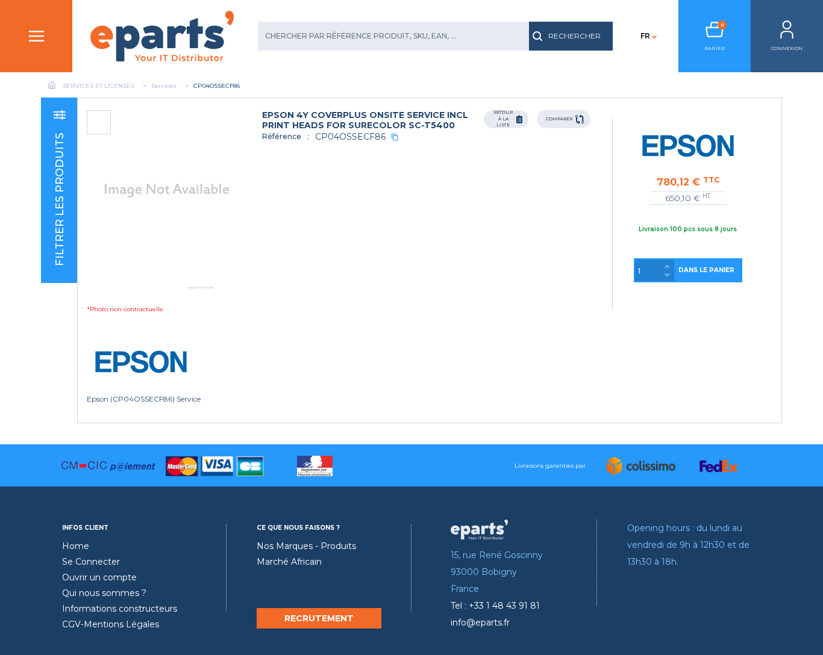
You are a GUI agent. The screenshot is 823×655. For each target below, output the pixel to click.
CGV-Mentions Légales (110, 624)
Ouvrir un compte (99, 577)
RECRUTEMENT (319, 618)
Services (164, 86)
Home (75, 546)
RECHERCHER (574, 35)
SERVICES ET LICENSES (98, 86)
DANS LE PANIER (706, 270)
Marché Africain (289, 561)
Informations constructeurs (119, 608)
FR (645, 35)
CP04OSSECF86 (350, 136)
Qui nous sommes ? (104, 593)
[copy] (395, 137)
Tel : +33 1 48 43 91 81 (495, 605)
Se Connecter (91, 561)
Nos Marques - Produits (306, 546)
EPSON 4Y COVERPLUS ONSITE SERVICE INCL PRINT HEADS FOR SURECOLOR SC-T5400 (365, 120)
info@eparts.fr (480, 622)
